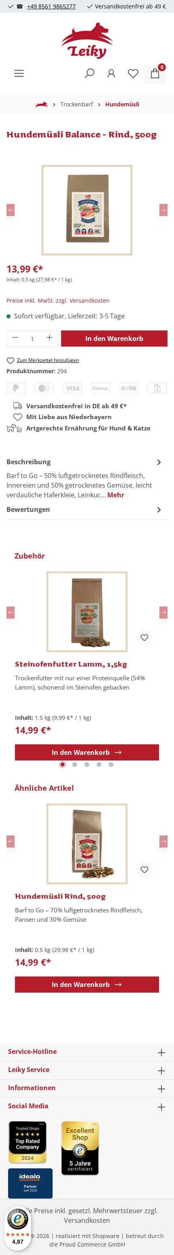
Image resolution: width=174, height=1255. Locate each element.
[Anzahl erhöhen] (49, 338)
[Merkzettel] (133, 74)
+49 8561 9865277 (51, 6)
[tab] (84, 478)
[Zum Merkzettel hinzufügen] (144, 638)
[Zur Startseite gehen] (87, 41)
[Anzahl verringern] (14, 338)
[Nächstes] (163, 210)
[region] (87, 661)
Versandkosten (87, 1220)
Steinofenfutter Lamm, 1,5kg (71, 663)
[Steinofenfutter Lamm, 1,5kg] (87, 611)
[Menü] (19, 74)
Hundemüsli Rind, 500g (60, 896)
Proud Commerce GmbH (92, 1244)
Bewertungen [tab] (28, 509)
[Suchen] (89, 74)
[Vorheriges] (10, 210)
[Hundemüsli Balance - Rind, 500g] (86, 210)
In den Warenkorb (114, 338)
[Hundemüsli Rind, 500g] (87, 844)
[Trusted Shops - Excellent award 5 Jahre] (113, 1157)
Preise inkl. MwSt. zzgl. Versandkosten (58, 300)
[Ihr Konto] (111, 74)
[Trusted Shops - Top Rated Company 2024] (30, 1142)
